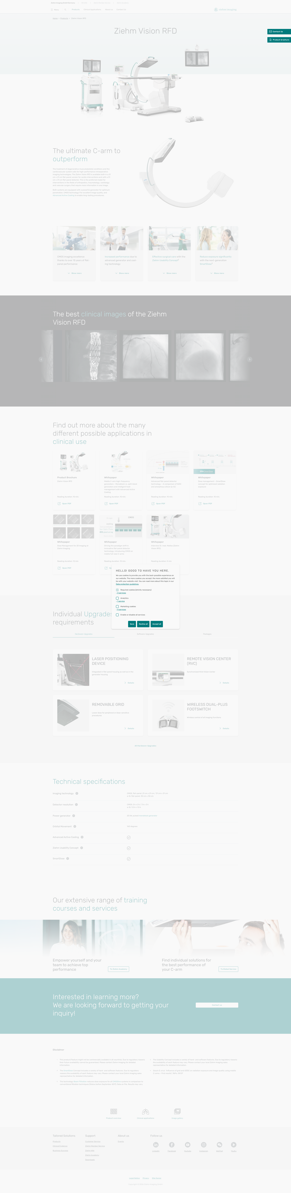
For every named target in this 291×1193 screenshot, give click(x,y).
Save (132, 624)
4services (121, 609)
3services (121, 593)
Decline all (143, 624)
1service (120, 601)
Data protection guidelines (127, 584)
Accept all (156, 624)
